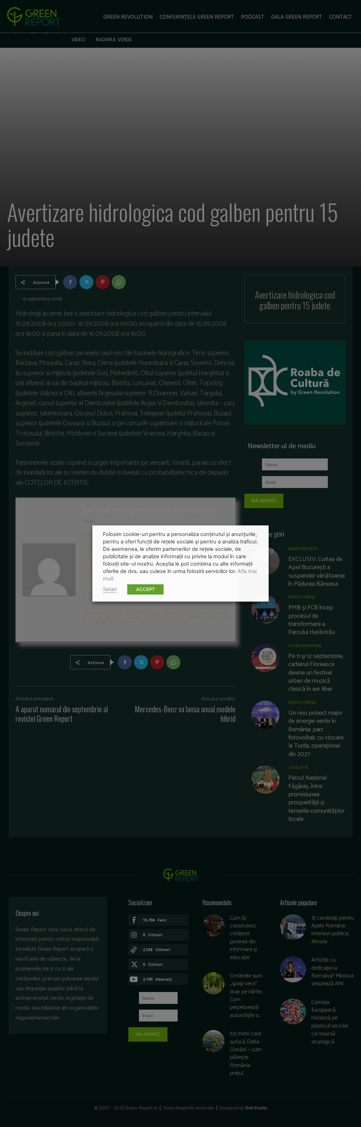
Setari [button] (110, 589)
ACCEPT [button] (145, 589)
